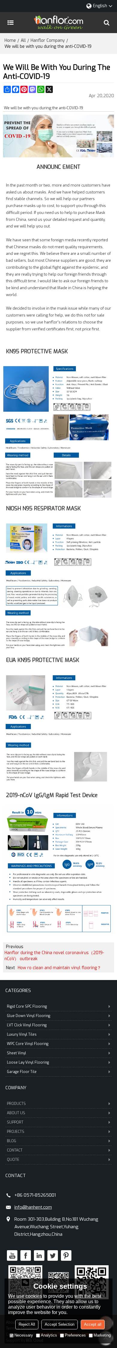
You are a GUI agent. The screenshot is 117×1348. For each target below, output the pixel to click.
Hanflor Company (48, 40)
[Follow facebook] (25, 1255)
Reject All (27, 1324)
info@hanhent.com (33, 1207)
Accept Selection (59, 1324)
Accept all (92, 1324)
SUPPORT (15, 1122)
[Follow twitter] (52, 1255)
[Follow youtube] (12, 1255)
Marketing (102, 1335)
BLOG (11, 1141)
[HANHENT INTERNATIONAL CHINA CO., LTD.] (58, 22)
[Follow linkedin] (39, 1255)
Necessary (23, 1335)
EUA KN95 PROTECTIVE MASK (42, 660)
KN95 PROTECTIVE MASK (37, 351)
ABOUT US (16, 1113)
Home (10, 40)
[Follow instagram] (66, 1255)
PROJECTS (15, 1131)
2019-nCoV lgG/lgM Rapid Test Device (52, 795)
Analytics (49, 1335)
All (23, 40)
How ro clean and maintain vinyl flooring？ (59, 968)
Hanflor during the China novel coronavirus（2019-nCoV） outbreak (54, 956)
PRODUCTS (16, 1103)
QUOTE (13, 1159)
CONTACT (14, 1150)
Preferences (75, 1335)
